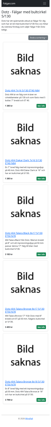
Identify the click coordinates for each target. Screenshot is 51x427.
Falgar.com (9, 3)
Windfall (29, 418)
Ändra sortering (37, 37)
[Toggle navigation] (44, 3)
